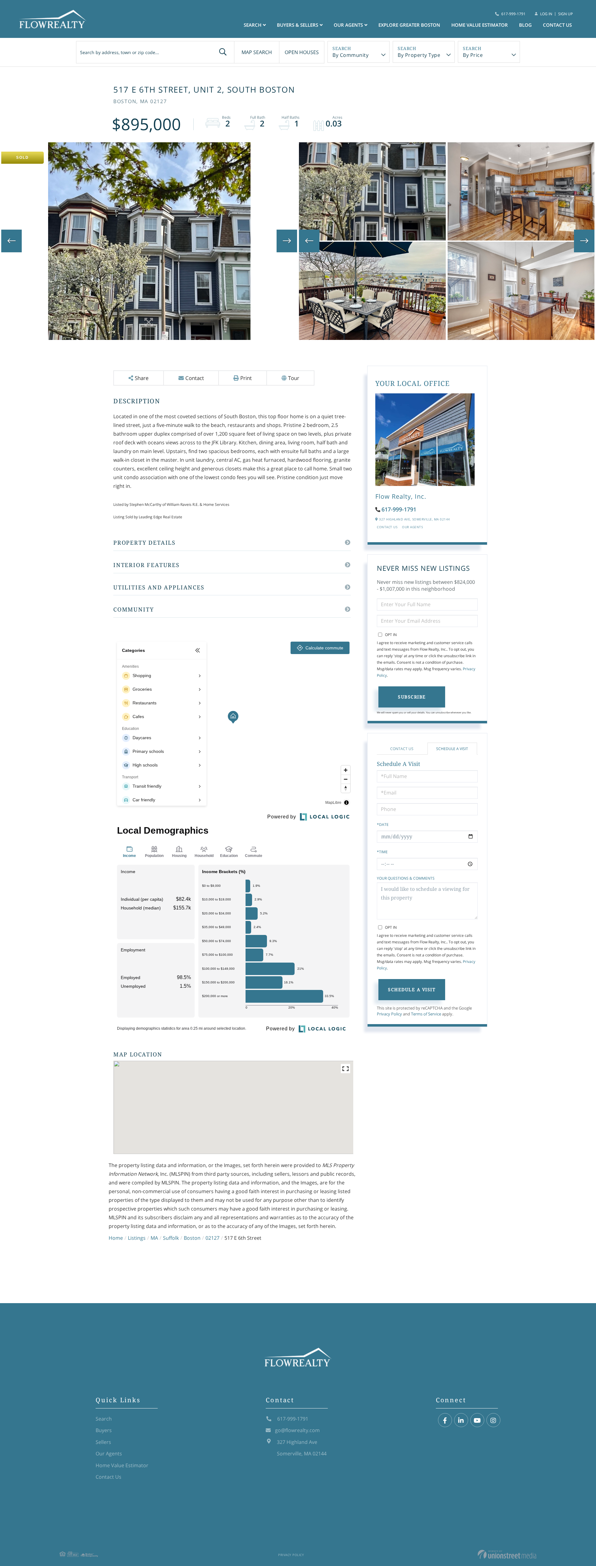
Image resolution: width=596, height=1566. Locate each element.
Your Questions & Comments (406, 878)
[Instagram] (493, 1420)
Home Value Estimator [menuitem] (479, 25)
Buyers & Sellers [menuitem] (297, 25)
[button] (223, 52)
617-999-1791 (513, 13)
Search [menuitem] (252, 25)
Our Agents (412, 527)
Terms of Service (426, 1014)
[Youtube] (477, 1420)
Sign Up (565, 13)
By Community (350, 55)
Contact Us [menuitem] (557, 25)
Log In (546, 13)
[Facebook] (445, 1420)
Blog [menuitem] (525, 25)
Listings (137, 1237)
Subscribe (412, 697)
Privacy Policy (389, 1014)
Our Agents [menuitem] (348, 25)
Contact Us (387, 527)
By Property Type (419, 55)
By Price (473, 55)
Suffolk (171, 1237)
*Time (382, 851)
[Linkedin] (461, 1420)
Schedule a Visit (452, 748)
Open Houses (302, 52)
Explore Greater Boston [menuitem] (409, 25)
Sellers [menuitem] (103, 1442)
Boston (192, 1237)
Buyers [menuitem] (104, 1430)
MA (154, 1237)
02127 (212, 1237)
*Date (383, 824)
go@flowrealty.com (297, 1430)
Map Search (257, 52)
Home (116, 1237)
